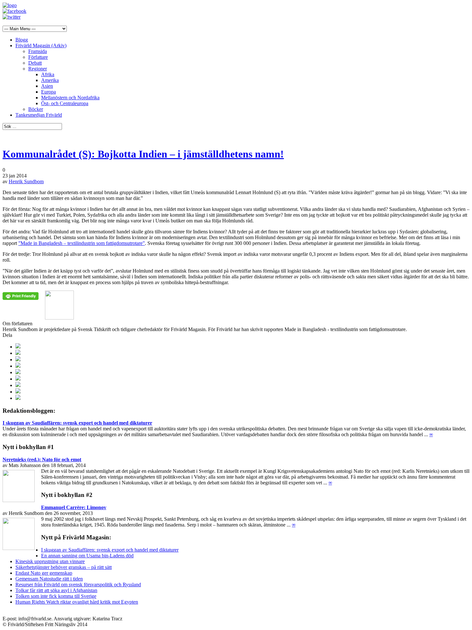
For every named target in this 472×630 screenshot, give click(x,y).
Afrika (47, 74)
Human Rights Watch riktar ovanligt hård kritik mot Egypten (76, 602)
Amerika (50, 80)
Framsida (37, 51)
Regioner (37, 68)
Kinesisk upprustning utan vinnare (50, 561)
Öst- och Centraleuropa (64, 103)
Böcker (35, 109)
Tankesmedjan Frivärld (38, 115)
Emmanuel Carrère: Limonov (73, 507)
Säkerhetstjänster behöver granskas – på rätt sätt (63, 567)
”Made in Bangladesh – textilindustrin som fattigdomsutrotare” (81, 243)
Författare (38, 57)
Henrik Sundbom (26, 181)
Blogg (21, 39)
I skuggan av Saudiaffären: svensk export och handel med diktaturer (77, 423)
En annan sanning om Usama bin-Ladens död (87, 555)
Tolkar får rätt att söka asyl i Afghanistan (56, 590)
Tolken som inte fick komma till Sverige (55, 596)
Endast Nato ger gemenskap (43, 573)
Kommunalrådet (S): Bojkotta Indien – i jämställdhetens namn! (143, 154)
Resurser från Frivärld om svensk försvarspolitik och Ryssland (78, 584)
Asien (47, 86)
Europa (48, 91)
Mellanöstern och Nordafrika (70, 97)
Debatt (35, 63)
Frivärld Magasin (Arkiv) (40, 45)
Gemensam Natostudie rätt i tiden (49, 578)
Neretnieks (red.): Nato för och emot (42, 459)
